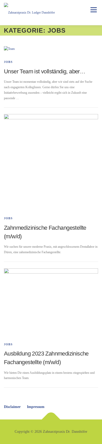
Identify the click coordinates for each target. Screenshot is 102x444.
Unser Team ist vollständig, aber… (44, 71)
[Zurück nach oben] (51, 419)
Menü (92, 9)
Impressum (35, 407)
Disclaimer (12, 407)
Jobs (8, 61)
